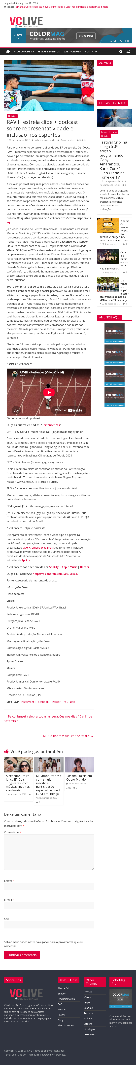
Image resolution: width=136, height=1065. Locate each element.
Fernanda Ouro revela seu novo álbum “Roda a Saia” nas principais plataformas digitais (61, 6)
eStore (87, 997)
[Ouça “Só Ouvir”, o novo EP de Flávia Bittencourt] (108, 250)
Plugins (62, 1014)
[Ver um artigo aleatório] (128, 51)
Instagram (27, 702)
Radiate (88, 1018)
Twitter (56, 702)
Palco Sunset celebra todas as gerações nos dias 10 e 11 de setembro (48, 718)
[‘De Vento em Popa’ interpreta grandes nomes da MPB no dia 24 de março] (108, 279)
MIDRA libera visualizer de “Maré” (68, 736)
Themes (62, 1009)
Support (62, 993)
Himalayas (89, 1029)
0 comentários (67, 140)
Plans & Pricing (66, 1025)
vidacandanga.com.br (45, 140)
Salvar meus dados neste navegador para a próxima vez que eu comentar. (43, 944)
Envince (88, 991)
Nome (9, 880)
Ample (87, 1002)
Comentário (12, 832)
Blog (60, 1020)
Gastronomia (72, 51)
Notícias (12, 116)
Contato (91, 51)
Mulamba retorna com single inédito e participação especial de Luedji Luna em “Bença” (48, 785)
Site (6, 919)
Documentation (66, 998)
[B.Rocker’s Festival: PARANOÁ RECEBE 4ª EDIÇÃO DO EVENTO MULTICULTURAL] (108, 219)
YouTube (69, 702)
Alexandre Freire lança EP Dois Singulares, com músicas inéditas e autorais (18, 783)
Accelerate (89, 1013)
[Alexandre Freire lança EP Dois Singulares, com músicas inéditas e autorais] (18, 759)
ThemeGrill (63, 988)
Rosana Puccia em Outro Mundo (79, 777)
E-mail (9, 900)
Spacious (88, 1007)
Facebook (43, 702)
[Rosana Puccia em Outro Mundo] (79, 759)
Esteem (88, 1023)
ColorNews (90, 1034)
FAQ (60, 1004)
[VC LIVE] (8, 51)
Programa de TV (24, 51)
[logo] (26, 987)
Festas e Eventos (49, 51)
